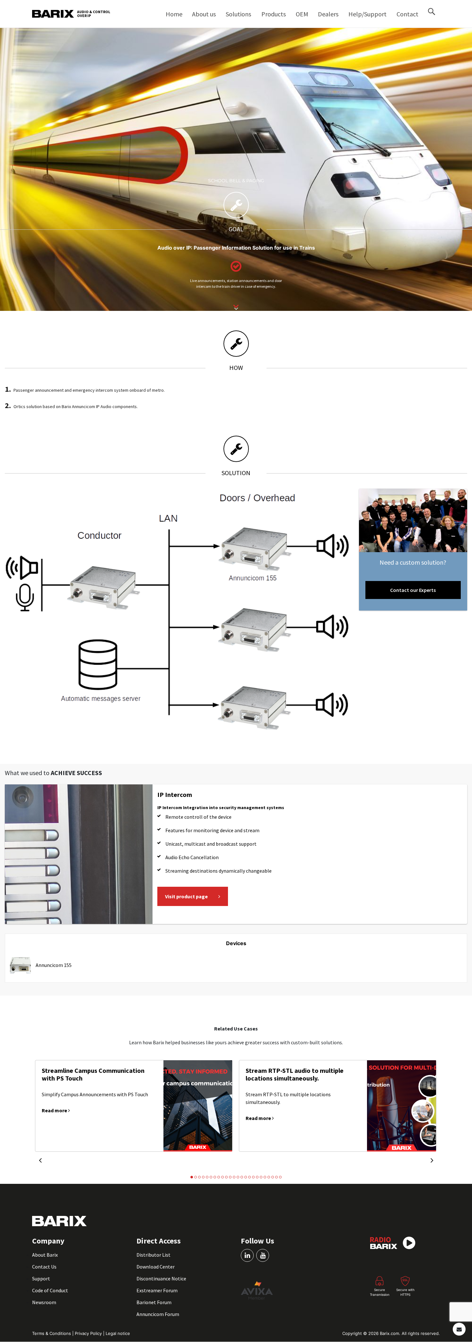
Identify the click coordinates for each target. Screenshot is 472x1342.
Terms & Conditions (52, 1333)
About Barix (45, 1255)
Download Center (155, 1266)
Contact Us (44, 1266)
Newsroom (44, 1302)
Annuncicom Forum (157, 1314)
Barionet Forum (153, 1302)
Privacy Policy (89, 1333)
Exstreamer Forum (157, 1290)
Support (41, 1278)
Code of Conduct (50, 1290)
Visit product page (186, 896)
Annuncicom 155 (54, 965)
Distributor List (153, 1255)
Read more (55, 1110)
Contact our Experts (413, 590)
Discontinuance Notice (161, 1278)
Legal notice (118, 1333)
